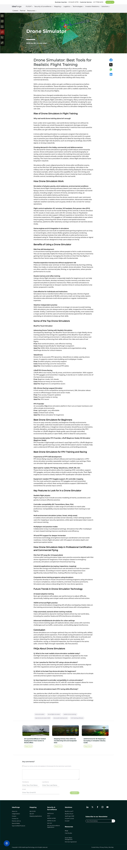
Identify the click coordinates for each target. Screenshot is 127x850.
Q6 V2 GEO (33, 811)
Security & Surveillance (42, 6)
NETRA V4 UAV (51, 820)
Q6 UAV (32, 813)
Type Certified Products (18, 825)
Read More (28, 746)
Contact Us (110, 2)
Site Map (111, 847)
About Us (14, 811)
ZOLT (48, 816)
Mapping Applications (36, 816)
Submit (74, 793)
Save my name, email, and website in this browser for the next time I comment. (47, 766)
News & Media (16, 823)
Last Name (45, 782)
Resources (31, 10)
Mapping (57, 6)
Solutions (105, 6)
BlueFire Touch (69, 813)
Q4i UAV (49, 823)
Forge (16, 6)
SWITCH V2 (50, 813)
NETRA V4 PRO (51, 818)
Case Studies (68, 833)
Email (24, 789)
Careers (15, 10)
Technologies (78, 6)
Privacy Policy (104, 847)
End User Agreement (71, 841)
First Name (25, 782)
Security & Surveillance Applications (53, 826)
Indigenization (16, 813)
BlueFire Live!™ (69, 811)
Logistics (67, 6)
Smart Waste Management (68, 838)
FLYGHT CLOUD (69, 818)
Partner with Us (16, 821)
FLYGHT (29, 6)
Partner (22, 10)
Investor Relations (92, 6)
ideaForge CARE (69, 816)
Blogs (66, 830)
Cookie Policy (95, 847)
